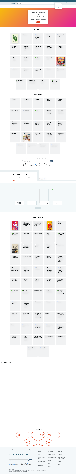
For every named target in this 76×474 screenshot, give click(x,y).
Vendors (49, 463)
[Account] (64, 3)
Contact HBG (50, 460)
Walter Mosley (45, 203)
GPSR (59, 464)
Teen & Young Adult (41, 442)
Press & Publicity (40, 465)
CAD (58, 7)
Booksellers (49, 466)
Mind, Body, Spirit (42, 435)
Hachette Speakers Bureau (52, 457)
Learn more (14, 180)
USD (58, 6)
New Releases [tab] (38, 30)
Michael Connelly (19, 202)
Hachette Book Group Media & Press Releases (42, 463)
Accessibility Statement (41, 461)
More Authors (37, 207)
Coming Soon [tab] (38, 94)
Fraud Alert (59, 461)
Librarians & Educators (51, 454)
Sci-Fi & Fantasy (34, 442)
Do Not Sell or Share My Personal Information (61, 458)
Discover (23, 6)
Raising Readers (50, 465)
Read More (38, 21)
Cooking (26, 434)
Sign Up (51, 161)
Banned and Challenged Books (41, 458)
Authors (19, 6)
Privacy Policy (60, 452)
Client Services (50, 452)
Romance (26, 442)
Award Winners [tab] (38, 217)
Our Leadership (40, 452)
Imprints (32, 6)
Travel (49, 442)
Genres (14, 6)
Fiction (34, 434)
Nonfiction (57, 434)
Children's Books (19, 435)
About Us (37, 6)
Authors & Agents (50, 451)
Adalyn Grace (58, 203)
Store (28, 6)
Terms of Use (60, 451)
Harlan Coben (32, 203)
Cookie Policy (60, 454)
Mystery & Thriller (49, 435)
